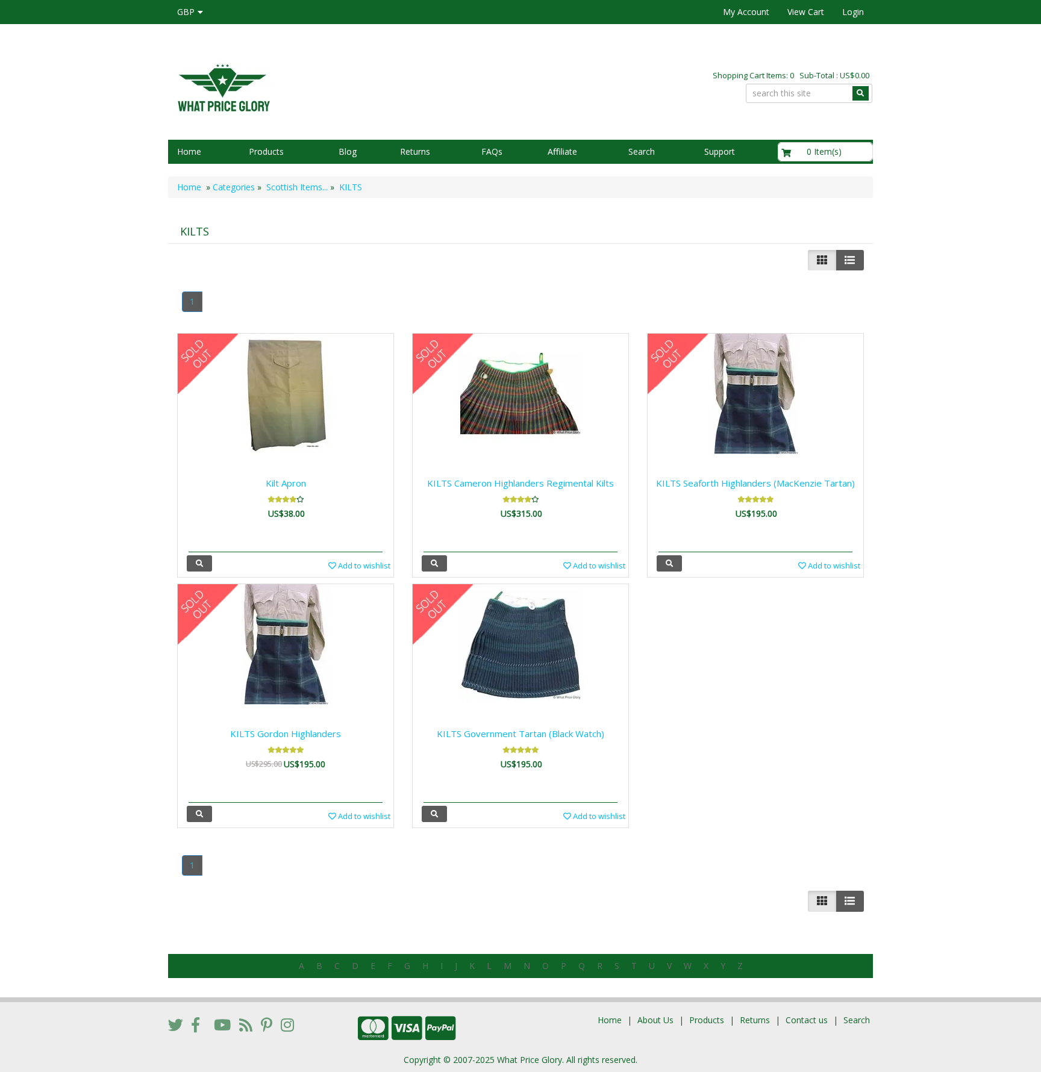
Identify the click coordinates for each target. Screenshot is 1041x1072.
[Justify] (850, 260)
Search (641, 151)
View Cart (805, 11)
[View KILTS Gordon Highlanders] (199, 814)
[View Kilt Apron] (199, 563)
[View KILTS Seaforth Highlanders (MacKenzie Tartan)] (669, 563)
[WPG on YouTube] (222, 1024)
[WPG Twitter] (175, 1024)
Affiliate (562, 151)
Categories (234, 187)
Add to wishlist (363, 565)
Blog (348, 151)
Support (719, 151)
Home (189, 151)
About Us (655, 1020)
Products (266, 151)
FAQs (491, 151)
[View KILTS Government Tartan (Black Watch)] (434, 814)
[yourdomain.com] (339, 86)
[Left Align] (822, 260)
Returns (415, 151)
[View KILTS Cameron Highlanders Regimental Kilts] (434, 563)
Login (853, 11)
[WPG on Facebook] (195, 1024)
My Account (746, 11)
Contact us (807, 1020)
